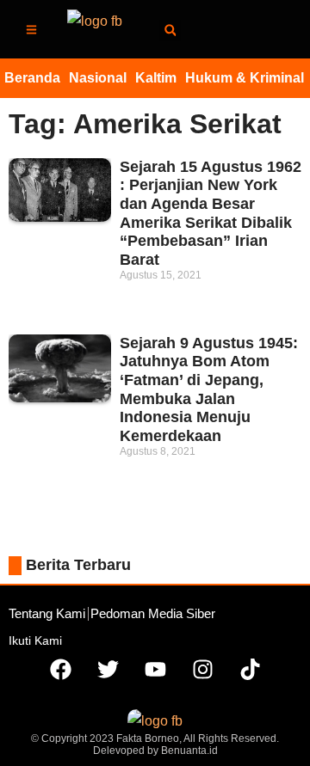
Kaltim (156, 77)
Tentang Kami (47, 613)
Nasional (98, 77)
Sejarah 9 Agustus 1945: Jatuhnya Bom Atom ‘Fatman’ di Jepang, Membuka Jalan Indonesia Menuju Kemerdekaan (209, 389)
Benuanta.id (189, 751)
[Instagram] (202, 669)
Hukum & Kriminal (244, 77)
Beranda (32, 77)
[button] (170, 30)
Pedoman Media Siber (152, 613)
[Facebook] (60, 669)
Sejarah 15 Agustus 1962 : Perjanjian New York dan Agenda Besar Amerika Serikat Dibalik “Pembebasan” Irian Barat (210, 213)
